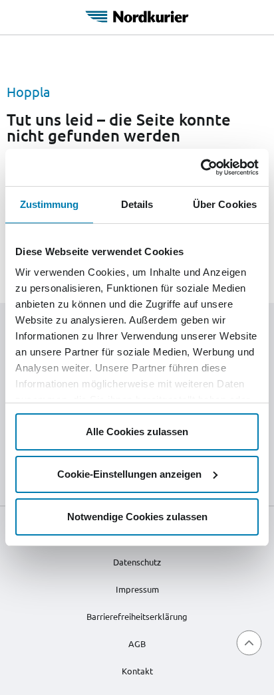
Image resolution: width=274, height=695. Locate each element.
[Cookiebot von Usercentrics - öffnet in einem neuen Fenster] (200, 167)
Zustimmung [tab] (49, 204)
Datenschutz (137, 561)
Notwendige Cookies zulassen (137, 516)
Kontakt (137, 670)
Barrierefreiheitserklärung (137, 616)
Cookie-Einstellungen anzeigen (129, 474)
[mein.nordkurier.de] (137, 15)
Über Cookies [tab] (225, 204)
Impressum (137, 589)
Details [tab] (137, 204)
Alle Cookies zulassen (137, 431)
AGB (137, 643)
